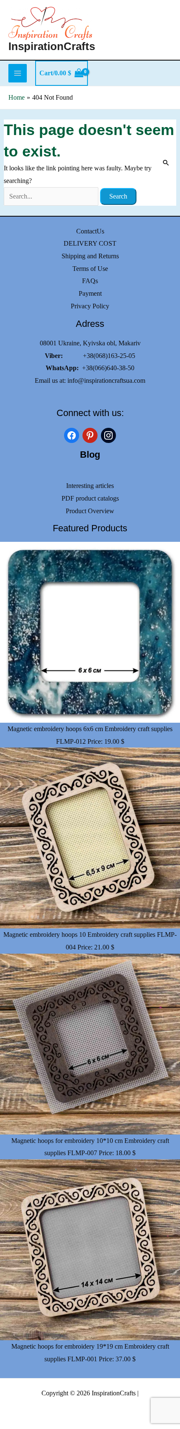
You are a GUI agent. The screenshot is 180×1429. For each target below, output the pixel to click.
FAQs (90, 280)
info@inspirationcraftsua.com (106, 380)
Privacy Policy (90, 306)
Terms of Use (90, 268)
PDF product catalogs (90, 498)
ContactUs (90, 231)
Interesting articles (90, 485)
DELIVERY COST (90, 243)
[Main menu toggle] (17, 73)
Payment (90, 293)
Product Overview (90, 510)
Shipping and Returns (90, 256)
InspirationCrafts (51, 46)
